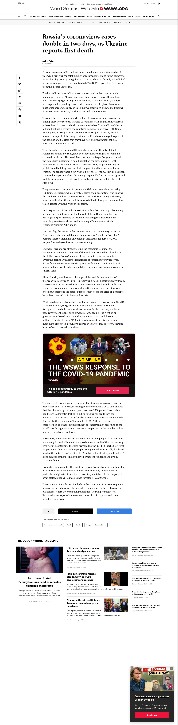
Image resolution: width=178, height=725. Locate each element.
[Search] (159, 17)
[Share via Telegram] (19, 97)
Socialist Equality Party (78, 22)
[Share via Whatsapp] (19, 90)
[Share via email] (19, 103)
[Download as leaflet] (19, 109)
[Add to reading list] (19, 122)
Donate (127, 22)
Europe (88, 525)
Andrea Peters (48, 61)
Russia (69, 525)
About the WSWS (104, 22)
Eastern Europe (100, 525)
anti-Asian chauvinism (97, 189)
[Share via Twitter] (19, 84)
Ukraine (78, 525)
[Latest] (25, 17)
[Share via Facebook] (19, 77)
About (153, 3)
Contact (146, 3)
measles (73, 477)
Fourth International (56, 22)
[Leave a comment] (19, 116)
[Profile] (159, 4)
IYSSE (93, 22)
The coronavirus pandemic (53, 525)
